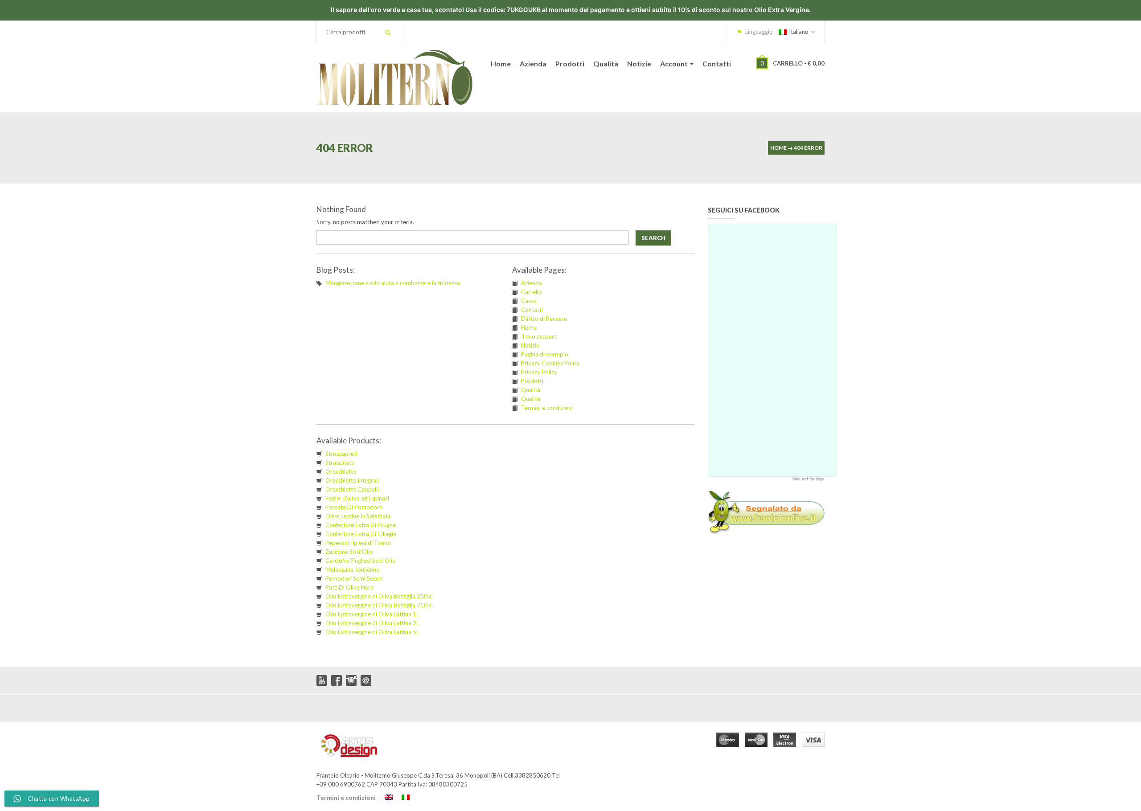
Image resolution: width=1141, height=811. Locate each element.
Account (674, 63)
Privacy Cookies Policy (550, 363)
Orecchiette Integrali (352, 480)
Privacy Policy (539, 372)
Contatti (716, 63)
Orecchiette (340, 471)
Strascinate (339, 462)
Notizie (639, 63)
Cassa (529, 300)
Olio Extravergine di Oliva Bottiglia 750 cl (379, 605)
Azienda (533, 63)
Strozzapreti (341, 453)
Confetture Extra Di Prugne (360, 524)
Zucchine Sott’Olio (349, 551)
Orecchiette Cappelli (352, 489)
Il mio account (539, 336)
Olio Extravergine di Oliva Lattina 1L (372, 614)
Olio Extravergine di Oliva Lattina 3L (372, 623)
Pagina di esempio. (545, 354)
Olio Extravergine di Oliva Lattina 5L (372, 631)
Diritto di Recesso (544, 318)
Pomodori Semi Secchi (354, 578)
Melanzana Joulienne (352, 569)
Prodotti (569, 63)
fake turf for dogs (808, 479)
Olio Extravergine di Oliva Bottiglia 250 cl (379, 596)
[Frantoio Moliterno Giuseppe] (394, 76)
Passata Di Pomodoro (354, 507)
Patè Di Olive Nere (349, 587)
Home (501, 63)
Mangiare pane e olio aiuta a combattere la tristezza (392, 283)
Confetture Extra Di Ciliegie (360, 533)
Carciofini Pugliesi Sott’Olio (360, 560)
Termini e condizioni (547, 407)
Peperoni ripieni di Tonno (358, 542)
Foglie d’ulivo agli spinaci (357, 498)
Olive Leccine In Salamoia (357, 516)
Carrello (531, 291)
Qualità (605, 63)
